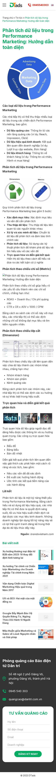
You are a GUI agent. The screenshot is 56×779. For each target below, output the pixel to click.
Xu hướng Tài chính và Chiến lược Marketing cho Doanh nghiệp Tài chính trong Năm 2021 (18, 571)
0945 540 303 (18, 691)
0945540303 (40, 5)
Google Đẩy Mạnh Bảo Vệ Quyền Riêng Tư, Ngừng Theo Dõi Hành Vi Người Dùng (17, 618)
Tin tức (19, 17)
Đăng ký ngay (28, 754)
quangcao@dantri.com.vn (25, 699)
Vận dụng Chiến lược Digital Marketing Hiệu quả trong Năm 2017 (18, 586)
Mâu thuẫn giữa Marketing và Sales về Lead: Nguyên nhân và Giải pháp (19, 634)
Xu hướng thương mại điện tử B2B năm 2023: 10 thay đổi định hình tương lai (18, 554)
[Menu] (4, 5)
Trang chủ (7, 17)
